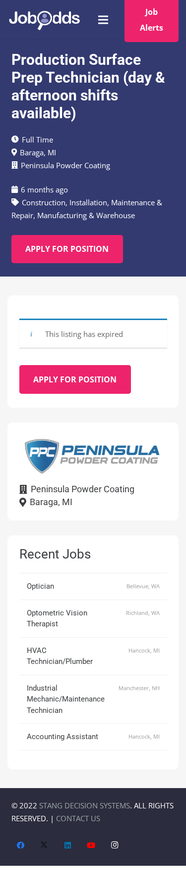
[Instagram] (115, 845)
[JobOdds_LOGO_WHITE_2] (44, 20)
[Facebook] (20, 845)
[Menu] (103, 19)
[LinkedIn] (68, 845)
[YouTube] (91, 845)
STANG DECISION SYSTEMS (84, 805)
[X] (44, 845)
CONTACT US (78, 818)
